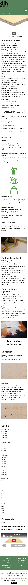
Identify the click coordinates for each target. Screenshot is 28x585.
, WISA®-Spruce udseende (11, 529)
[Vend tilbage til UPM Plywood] (14, 33)
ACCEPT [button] (14, 582)
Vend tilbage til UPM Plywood (14, 36)
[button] (26, 10)
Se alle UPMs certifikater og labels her (13, 526)
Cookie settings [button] (22, 580)
